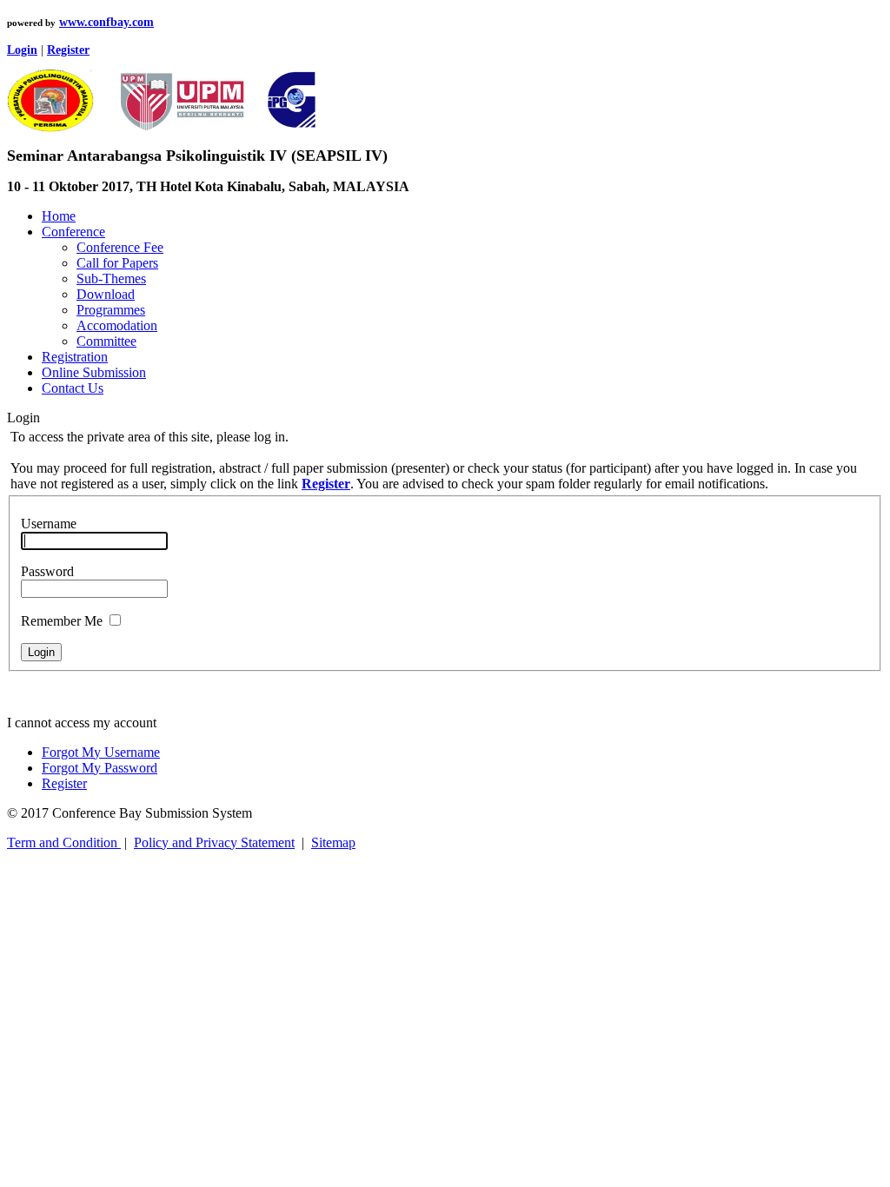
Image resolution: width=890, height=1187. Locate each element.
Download (105, 294)
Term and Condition (64, 842)
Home (59, 216)
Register (64, 783)
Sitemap (333, 842)
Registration (75, 356)
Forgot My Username (101, 752)
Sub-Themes (111, 278)
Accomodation (116, 325)
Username (48, 523)
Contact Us (72, 388)
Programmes (110, 309)
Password (47, 571)
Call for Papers (117, 262)
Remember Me (62, 620)
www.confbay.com (106, 22)
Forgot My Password (99, 767)
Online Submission (94, 372)
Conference (73, 231)
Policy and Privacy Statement (214, 842)
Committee (106, 341)
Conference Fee (119, 247)
